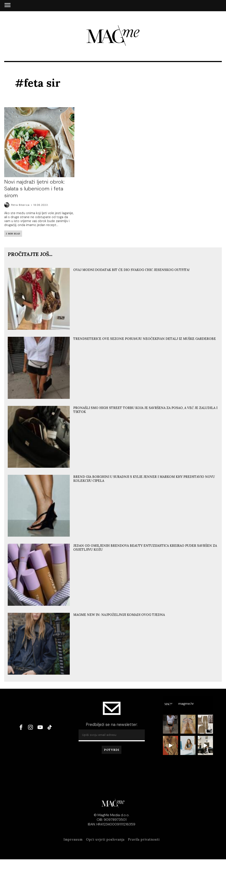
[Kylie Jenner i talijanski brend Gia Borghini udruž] (188, 724)
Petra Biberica (20, 204)
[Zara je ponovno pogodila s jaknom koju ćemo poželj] (170, 745)
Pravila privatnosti (144, 839)
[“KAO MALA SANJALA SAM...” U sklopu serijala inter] (205, 745)
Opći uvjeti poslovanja (105, 839)
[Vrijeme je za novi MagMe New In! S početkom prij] (205, 724)
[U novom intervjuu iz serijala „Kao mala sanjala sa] (188, 745)
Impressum (73, 839)
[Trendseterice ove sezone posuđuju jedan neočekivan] (170, 724)
